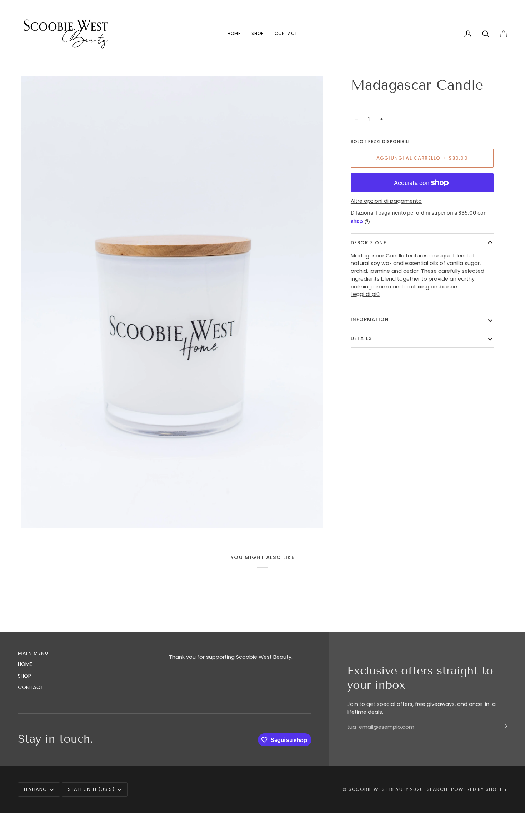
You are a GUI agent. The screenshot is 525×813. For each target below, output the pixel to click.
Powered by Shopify (479, 789)
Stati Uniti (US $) (91, 789)
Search (437, 789)
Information (370, 319)
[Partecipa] (501, 726)
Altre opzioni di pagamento (386, 201)
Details (361, 338)
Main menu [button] (33, 653)
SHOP (24, 675)
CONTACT (31, 687)
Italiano (35, 789)
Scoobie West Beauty (379, 789)
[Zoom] (172, 302)
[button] (240, 651)
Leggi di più (365, 294)
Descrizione (368, 242)
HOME (25, 664)
